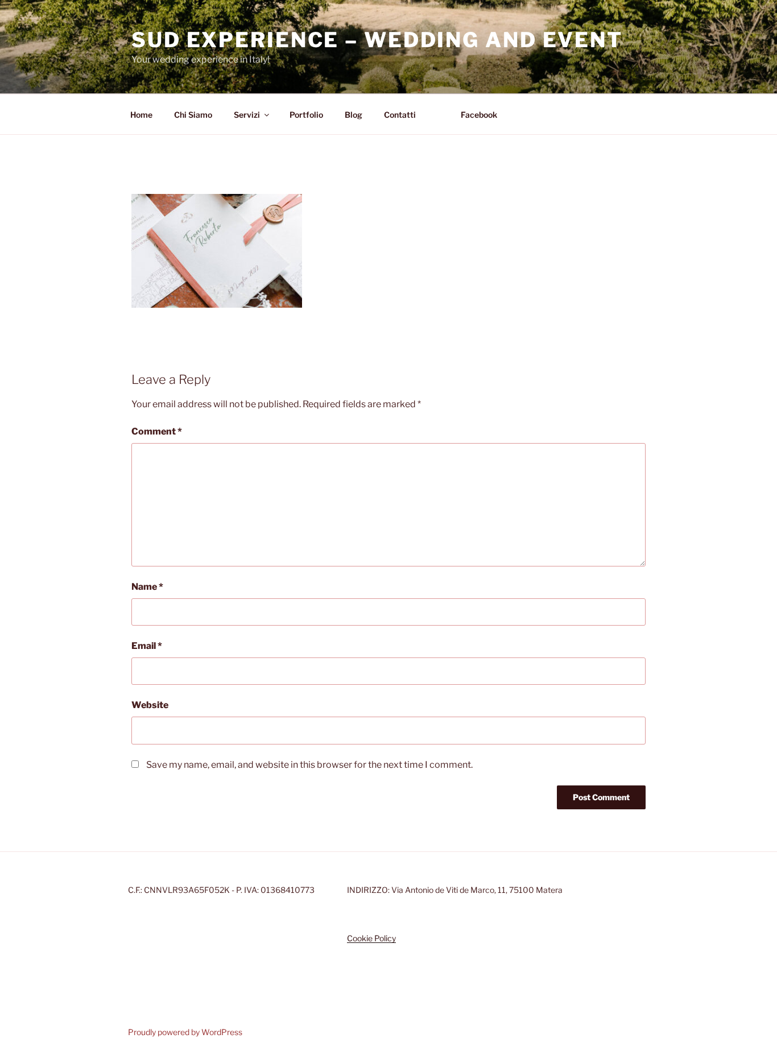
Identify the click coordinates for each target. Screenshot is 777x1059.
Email (146, 645)
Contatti (400, 114)
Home (141, 114)
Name (147, 586)
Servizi (247, 114)
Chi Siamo (193, 114)
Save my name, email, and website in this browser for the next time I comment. (309, 764)
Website (149, 705)
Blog (353, 114)
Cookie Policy (371, 938)
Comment (156, 431)
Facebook (479, 114)
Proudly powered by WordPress (185, 1032)
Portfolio (306, 114)
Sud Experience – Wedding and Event (377, 39)
